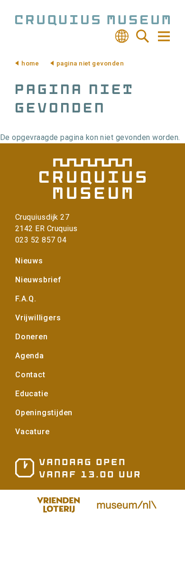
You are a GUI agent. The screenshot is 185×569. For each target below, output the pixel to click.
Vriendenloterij (58, 505)
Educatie (31, 393)
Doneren (31, 336)
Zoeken (142, 36)
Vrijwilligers (38, 317)
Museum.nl (126, 505)
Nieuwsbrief (38, 279)
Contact (30, 374)
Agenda (29, 355)
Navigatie (163, 36)
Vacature (32, 431)
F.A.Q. (26, 298)
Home (30, 63)
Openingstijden (44, 412)
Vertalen (122, 36)
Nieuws (29, 260)
